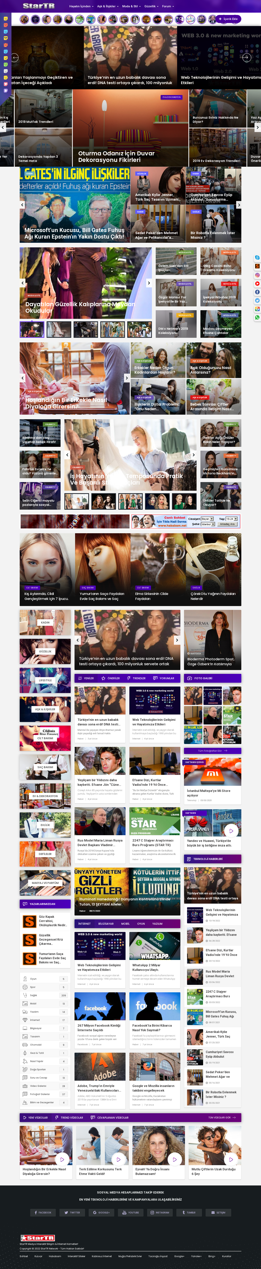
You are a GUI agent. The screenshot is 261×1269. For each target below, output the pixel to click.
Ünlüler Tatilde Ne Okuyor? (216, 503)
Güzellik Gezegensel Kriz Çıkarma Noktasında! (51, 941)
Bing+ (212, 1256)
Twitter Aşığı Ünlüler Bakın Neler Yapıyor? (219, 440)
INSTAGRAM (162, 1212)
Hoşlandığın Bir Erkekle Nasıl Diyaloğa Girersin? (66, 403)
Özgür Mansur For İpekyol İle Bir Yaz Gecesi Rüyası (172, 299)
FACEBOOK (45, 1212)
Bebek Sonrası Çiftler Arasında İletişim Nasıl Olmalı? (210, 406)
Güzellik (150, 6)
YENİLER (89, 678)
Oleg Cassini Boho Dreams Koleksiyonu (219, 268)
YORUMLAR (167, 678)
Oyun (47, 979)
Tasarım (47, 1036)
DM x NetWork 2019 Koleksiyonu (173, 331)
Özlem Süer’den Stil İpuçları (173, 268)
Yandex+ (196, 1256)
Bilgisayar (47, 1028)
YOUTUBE (133, 1212)
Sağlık (48, 995)
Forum (166, 6)
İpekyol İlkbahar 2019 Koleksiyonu (219, 299)
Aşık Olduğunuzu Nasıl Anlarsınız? (210, 370)
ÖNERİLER (114, 678)
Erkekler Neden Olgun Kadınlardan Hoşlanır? (155, 370)
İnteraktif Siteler (76, 1256)
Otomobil (47, 1045)
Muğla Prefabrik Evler (130, 1256)
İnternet (142, 173)
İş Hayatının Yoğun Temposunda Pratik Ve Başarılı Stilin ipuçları (126, 479)
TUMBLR (191, 1212)
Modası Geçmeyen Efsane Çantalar (217, 331)
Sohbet (24, 1256)
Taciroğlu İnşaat (158, 1256)
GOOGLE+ (104, 1212)
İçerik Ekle (231, 19)
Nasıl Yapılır (47, 1061)
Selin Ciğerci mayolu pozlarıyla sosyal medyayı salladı (38, 503)
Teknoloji (191, 800)
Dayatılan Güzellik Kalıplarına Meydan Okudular (80, 307)
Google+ (179, 1256)
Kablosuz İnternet (102, 1256)
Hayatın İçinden (80, 6)
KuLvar (38, 1256)
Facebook (83, 1044)
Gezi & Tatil (47, 1053)
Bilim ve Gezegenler (47, 1102)
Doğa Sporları (47, 1069)
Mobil (47, 1003)
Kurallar (226, 1256)
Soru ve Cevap (47, 1078)
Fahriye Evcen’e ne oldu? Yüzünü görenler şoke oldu (39, 471)
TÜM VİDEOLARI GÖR (219, 1117)
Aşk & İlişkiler (106, 6)
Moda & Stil (130, 6)
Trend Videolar (72, 1118)
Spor (47, 987)
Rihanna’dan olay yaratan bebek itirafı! (39, 440)
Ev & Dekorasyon (172, 97)
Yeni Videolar (38, 1118)
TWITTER (75, 1212)
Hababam (55, 1256)
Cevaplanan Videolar (113, 1118)
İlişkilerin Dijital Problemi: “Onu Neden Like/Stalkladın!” (157, 406)
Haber (29, 173)
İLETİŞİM (221, 1212)
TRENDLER (139, 678)
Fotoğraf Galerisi (47, 1094)
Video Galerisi (47, 1086)
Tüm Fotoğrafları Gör (210, 750)
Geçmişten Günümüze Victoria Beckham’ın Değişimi (220, 471)
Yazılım (47, 1012)
